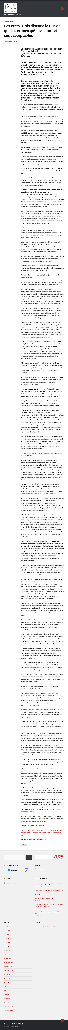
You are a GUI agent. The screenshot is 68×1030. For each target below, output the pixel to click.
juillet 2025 (7, 978)
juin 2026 (6, 935)
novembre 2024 (8, 1010)
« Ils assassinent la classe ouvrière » (45, 898)
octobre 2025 (8, 966)
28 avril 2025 (13, 41)
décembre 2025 (8, 958)
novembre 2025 (8, 962)
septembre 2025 (8, 970)
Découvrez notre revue (43, 857)
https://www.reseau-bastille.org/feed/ (46, 926)
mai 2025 (6, 986)
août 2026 (7, 927)
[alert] (49, 869)
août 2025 (7, 974)
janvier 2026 (7, 954)
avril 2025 (7, 990)
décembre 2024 (8, 1006)
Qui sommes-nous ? (11, 883)
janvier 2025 (7, 1002)
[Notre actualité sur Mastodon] (26, 870)
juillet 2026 (7, 931)
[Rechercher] (29, 857)
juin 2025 (6, 982)
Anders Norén (15, 1026)
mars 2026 (7, 946)
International (9, 22)
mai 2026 (6, 939)
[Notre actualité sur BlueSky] (12, 870)
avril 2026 (7, 943)
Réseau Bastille (16, 1024)
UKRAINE (24, 844)
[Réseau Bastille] (34, 8)
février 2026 (7, 950)
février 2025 (7, 998)
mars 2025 (7, 994)
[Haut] (62, 1020)
